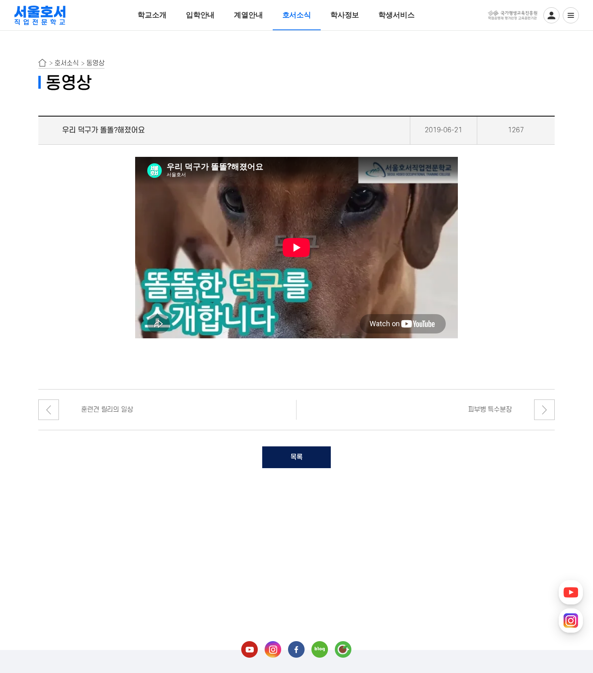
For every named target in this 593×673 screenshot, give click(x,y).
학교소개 (152, 15)
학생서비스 (396, 15)
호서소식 (296, 15)
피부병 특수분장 (490, 409)
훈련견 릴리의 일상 (107, 409)
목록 (296, 457)
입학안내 (200, 15)
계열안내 (248, 15)
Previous (48, 410)
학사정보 (344, 15)
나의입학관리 (551, 15)
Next (544, 410)
